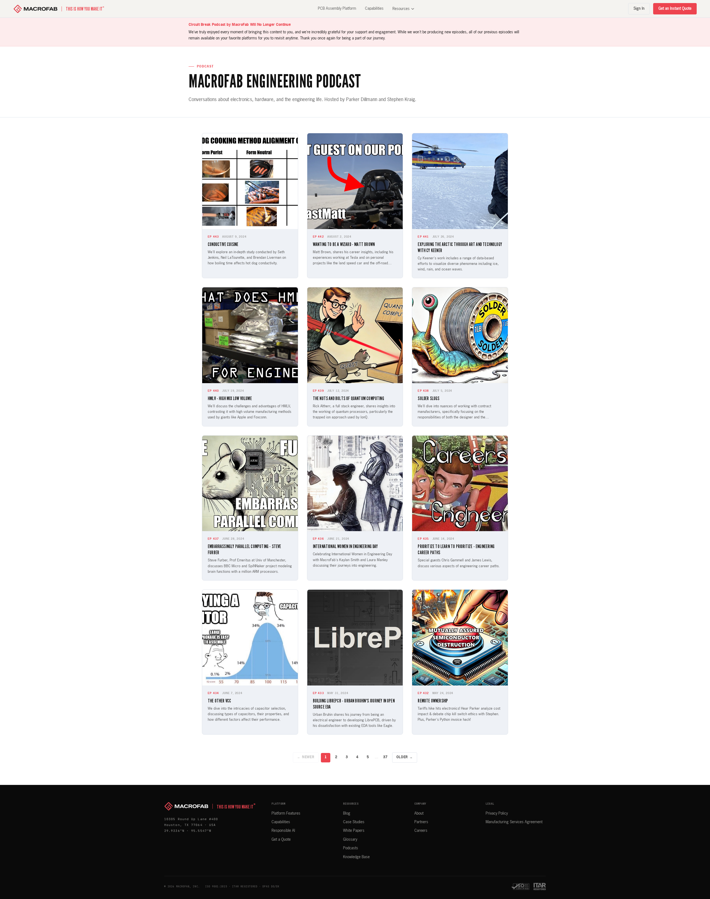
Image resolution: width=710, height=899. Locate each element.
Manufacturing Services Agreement (514, 822)
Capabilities (374, 9)
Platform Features (286, 813)
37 (385, 757)
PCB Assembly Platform (337, 9)
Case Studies (353, 822)
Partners (421, 822)
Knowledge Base (356, 857)
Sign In (639, 9)
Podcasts (350, 848)
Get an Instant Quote (674, 9)
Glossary (350, 840)
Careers (420, 831)
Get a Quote (281, 840)
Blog (346, 813)
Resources (401, 9)
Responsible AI (283, 831)
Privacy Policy (497, 813)
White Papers (353, 831)
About (419, 813)
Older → (404, 757)
